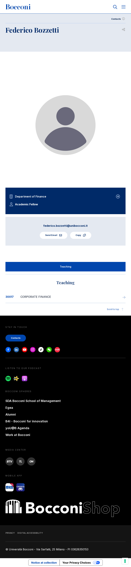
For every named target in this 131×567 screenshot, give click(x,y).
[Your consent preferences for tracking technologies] (125, 561)
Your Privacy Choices (76, 562)
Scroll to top (113, 309)
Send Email (51, 235)
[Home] (18, 7)
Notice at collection (44, 562)
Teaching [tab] (65, 266)
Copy (79, 235)
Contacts (116, 19)
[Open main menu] (123, 7)
